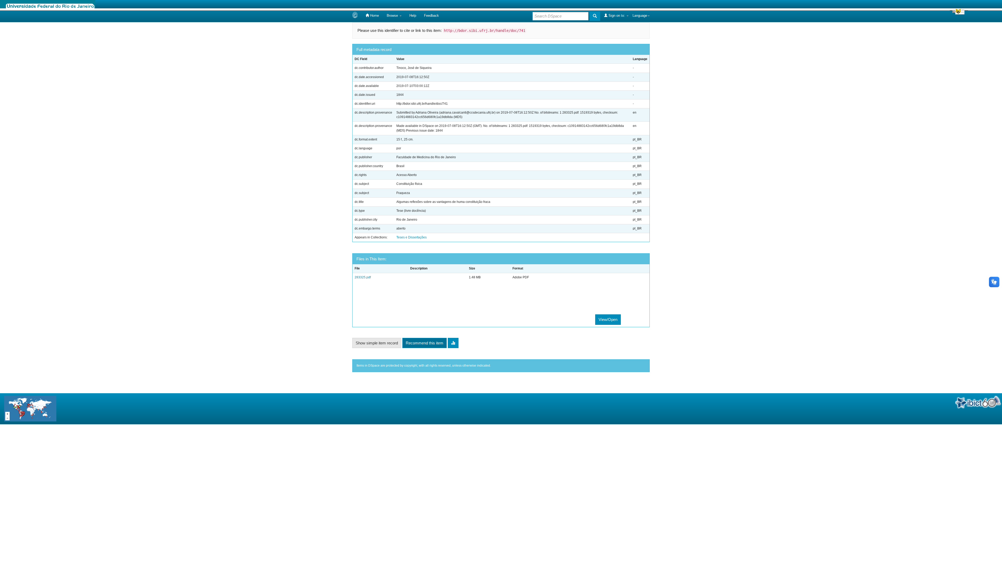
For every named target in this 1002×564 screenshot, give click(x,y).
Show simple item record (377, 343)
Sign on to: (616, 15)
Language (640, 15)
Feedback (431, 15)
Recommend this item (424, 343)
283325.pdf (363, 277)
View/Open (608, 319)
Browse (393, 15)
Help (412, 15)
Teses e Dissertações (411, 237)
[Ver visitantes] (30, 408)
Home (374, 15)
